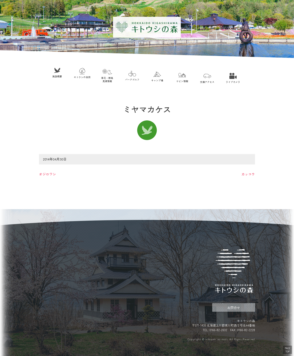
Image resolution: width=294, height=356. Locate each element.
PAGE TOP (287, 350)
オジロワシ (47, 174)
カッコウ (248, 174)
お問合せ (233, 307)
